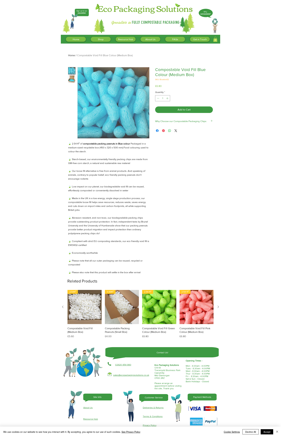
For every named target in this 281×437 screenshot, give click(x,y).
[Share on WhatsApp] (170, 131)
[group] (140, 316)
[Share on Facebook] (157, 131)
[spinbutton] (163, 98)
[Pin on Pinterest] (163, 131)
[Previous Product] (63, 307)
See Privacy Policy (130, 431)
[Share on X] (176, 131)
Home (71, 55)
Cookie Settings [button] (232, 431)
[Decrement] (158, 98)
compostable (205, 14)
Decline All (250, 431)
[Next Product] (218, 307)
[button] (215, 39)
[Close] (277, 431)
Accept (266, 431)
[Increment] (168, 98)
